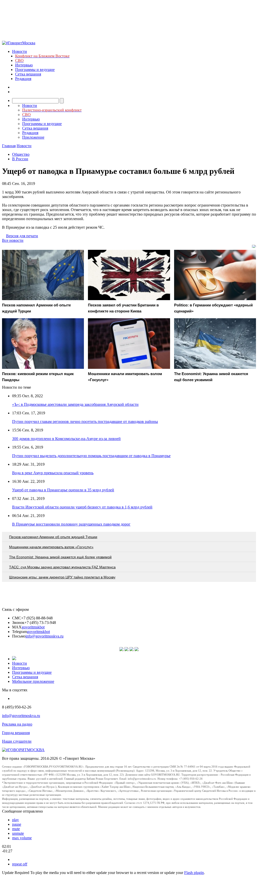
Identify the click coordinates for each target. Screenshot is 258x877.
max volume (22, 838)
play (15, 820)
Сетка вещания (28, 74)
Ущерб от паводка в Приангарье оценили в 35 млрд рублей (63, 490)
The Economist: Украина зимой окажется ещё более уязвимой (60, 557)
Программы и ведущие (35, 69)
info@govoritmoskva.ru (44, 636)
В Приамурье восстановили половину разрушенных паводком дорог (71, 524)
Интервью (24, 65)
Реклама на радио (17, 724)
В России (20, 159)
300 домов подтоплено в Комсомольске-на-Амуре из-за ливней (66, 438)
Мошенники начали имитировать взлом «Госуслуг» (51, 547)
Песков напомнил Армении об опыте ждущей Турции (53, 537)
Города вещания (16, 733)
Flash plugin (194, 872)
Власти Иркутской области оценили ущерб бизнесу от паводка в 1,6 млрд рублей (82, 507)
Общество (20, 154)
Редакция (23, 78)
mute (16, 829)
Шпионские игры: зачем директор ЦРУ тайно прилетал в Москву (62, 577)
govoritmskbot (33, 627)
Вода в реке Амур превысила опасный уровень (52, 473)
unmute (18, 833)
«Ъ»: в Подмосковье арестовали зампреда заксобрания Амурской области (75, 404)
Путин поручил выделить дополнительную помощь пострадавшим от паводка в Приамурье (91, 456)
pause (16, 824)
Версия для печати (22, 236)
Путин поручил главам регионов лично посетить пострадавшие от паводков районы (85, 421)
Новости (19, 51)
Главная (9, 146)
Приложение (33, 137)
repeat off (19, 864)
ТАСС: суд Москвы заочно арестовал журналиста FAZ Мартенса (62, 567)
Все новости (12, 240)
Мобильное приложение (33, 681)
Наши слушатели (16, 741)
